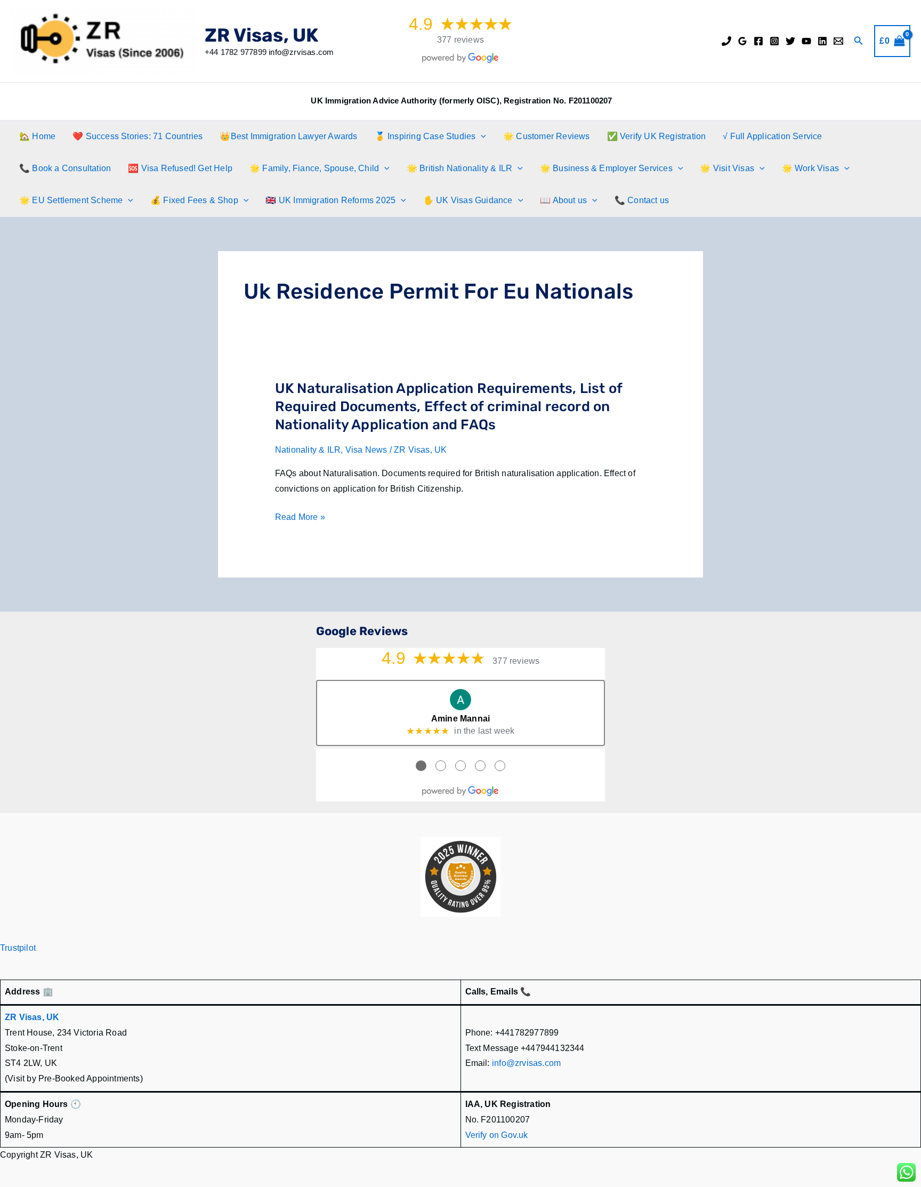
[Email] (838, 41)
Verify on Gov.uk (496, 1135)
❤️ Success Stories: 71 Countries (137, 136)
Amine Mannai (460, 718)
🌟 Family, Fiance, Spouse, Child (314, 168)
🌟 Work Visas (810, 168)
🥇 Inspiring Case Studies (425, 136)
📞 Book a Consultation (65, 168)
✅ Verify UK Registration (656, 136)
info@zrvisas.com (526, 1063)
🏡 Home (37, 136)
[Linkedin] (822, 41)
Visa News (366, 449)
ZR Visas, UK (261, 35)
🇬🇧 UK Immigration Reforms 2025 (330, 200)
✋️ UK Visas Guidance (468, 200)
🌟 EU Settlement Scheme (71, 200)
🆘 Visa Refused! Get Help (180, 168)
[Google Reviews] (742, 41)
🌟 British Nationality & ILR (459, 168)
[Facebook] (758, 41)
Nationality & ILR (308, 449)
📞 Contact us (642, 200)
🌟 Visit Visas (727, 168)
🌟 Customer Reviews (546, 136)
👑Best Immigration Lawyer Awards (288, 136)
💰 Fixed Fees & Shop (194, 200)
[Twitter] (790, 41)
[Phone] (726, 41)
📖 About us (563, 200)
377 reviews (460, 39)
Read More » (300, 518)
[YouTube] (806, 41)
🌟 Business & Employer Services (606, 168)
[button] (858, 41)
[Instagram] (774, 41)
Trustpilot (18, 947)
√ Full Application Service (772, 136)
